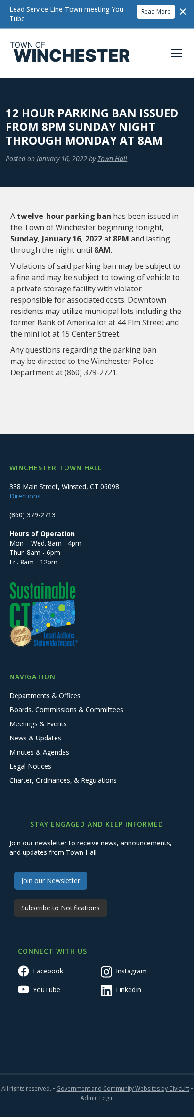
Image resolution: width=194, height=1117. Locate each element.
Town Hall (112, 158)
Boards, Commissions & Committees (66, 709)
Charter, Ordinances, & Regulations (63, 780)
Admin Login (97, 1098)
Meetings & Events (38, 723)
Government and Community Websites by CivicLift (123, 1089)
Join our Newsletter (50, 880)
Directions (24, 495)
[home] (70, 53)
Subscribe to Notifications (60, 907)
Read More (155, 12)
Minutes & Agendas (39, 751)
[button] (174, 53)
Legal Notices (30, 766)
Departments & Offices (45, 695)
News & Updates (35, 737)
